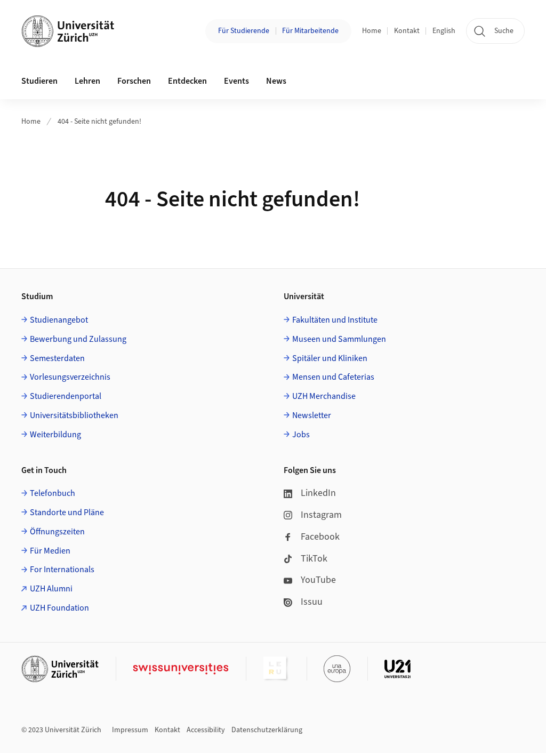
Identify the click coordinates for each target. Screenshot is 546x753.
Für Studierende (243, 31)
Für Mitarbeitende (310, 31)
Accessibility (206, 730)
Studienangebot (59, 320)
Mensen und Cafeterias (333, 377)
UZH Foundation (59, 608)
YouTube (318, 580)
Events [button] (236, 81)
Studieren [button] (39, 81)
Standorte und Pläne (67, 512)
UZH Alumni (51, 589)
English (443, 31)
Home (371, 31)
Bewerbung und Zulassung (78, 339)
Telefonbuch (52, 493)
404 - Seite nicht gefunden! (99, 121)
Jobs (301, 434)
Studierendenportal (65, 396)
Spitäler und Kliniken (329, 358)
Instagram (321, 515)
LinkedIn (318, 493)
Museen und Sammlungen (339, 339)
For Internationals (62, 569)
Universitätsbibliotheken (74, 415)
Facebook (320, 536)
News (276, 81)
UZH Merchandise (324, 396)
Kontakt (407, 31)
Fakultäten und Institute (335, 320)
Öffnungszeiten (57, 532)
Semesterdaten (57, 358)
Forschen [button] (134, 81)
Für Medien (50, 551)
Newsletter (311, 415)
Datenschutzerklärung (266, 730)
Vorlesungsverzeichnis (70, 377)
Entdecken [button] (187, 81)
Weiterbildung (55, 434)
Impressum (130, 730)
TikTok (314, 558)
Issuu (312, 601)
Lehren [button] (87, 81)
